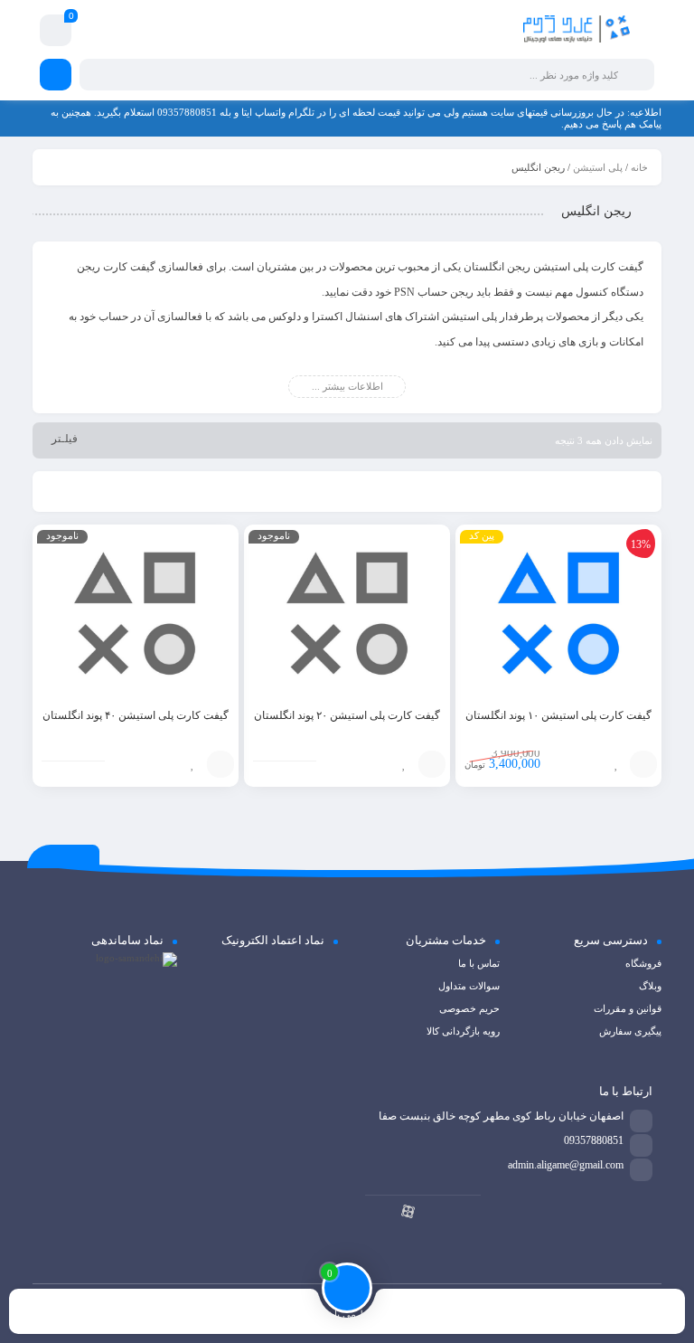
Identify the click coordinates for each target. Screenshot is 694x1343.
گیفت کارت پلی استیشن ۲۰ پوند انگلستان (347, 715)
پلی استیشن (598, 167)
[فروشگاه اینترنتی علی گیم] (576, 30)
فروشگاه (643, 963)
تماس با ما (479, 963)
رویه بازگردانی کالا (463, 1031)
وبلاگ (650, 985)
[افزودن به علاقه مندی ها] (616, 764)
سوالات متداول (469, 985)
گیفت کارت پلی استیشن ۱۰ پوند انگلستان (558, 715)
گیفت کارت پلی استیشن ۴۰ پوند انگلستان (135, 715)
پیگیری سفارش (630, 1031)
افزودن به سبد (643, 764)
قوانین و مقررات (627, 1008)
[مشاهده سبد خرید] (55, 33)
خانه (639, 167)
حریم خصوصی (469, 1008)
